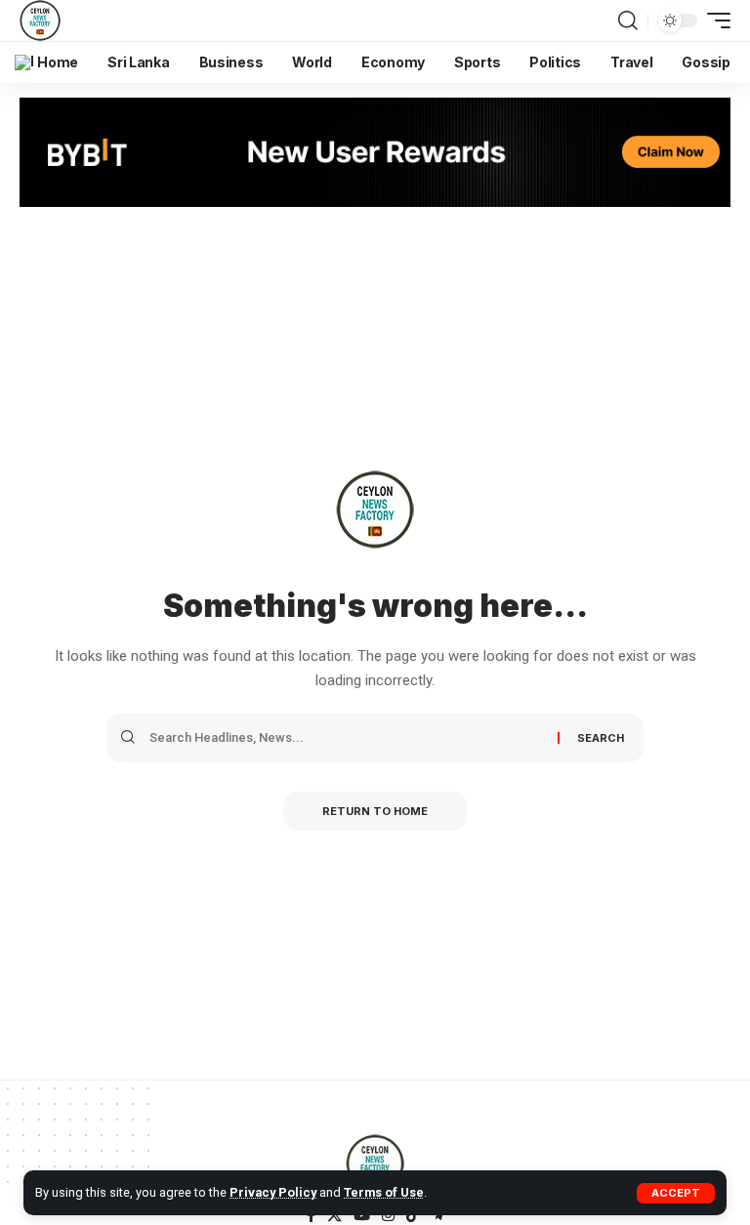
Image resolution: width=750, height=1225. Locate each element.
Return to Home (375, 811)
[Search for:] (346, 738)
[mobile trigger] (713, 20)
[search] (628, 20)
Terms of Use (384, 1192)
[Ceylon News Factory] (40, 20)
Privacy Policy (272, 1192)
